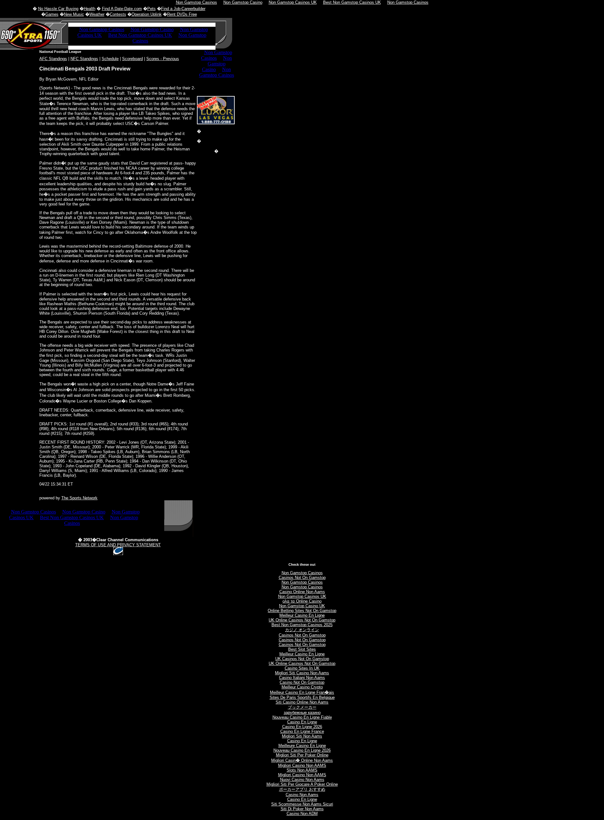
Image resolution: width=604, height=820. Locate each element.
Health (89, 8)
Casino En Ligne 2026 (302, 726)
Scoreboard (132, 58)
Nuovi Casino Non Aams (302, 779)
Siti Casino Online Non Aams (302, 702)
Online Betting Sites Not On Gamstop (302, 610)
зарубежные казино (302, 712)
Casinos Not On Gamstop (302, 577)
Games (52, 14)
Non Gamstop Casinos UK (302, 596)
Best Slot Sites (302, 649)
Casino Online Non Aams (302, 591)
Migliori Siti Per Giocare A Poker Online (302, 784)
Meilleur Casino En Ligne (302, 615)
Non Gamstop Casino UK (302, 606)
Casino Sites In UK (302, 668)
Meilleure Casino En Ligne (302, 745)
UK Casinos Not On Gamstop (302, 658)
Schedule (110, 58)
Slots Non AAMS (302, 770)
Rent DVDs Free (182, 14)
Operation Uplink (146, 14)
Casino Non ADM (302, 813)
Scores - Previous (162, 58)
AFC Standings (53, 58)
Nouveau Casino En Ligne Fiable (302, 717)
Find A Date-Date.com (122, 8)
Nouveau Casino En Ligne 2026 (302, 750)
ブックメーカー (302, 707)
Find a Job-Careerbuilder (183, 8)
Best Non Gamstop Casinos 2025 (302, 624)
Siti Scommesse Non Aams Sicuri (302, 804)
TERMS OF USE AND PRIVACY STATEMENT (118, 544)
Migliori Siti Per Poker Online (302, 755)
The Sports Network (79, 498)
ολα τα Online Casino (302, 601)
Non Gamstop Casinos (302, 572)
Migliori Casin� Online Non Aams (302, 760)
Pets (151, 8)
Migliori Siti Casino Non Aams (302, 673)
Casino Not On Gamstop (302, 682)
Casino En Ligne (302, 722)
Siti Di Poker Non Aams (302, 808)
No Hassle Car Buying (58, 8)
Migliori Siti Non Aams (302, 736)
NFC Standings (84, 58)
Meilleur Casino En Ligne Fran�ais (302, 692)
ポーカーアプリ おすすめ (302, 789)
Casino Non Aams (302, 794)
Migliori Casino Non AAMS (302, 765)
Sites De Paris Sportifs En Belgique (302, 697)
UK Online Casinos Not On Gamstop (302, 620)
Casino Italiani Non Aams (302, 677)
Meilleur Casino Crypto (302, 687)
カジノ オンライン (302, 629)
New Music (74, 14)
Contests (118, 14)
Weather (96, 14)
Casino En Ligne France (302, 731)
